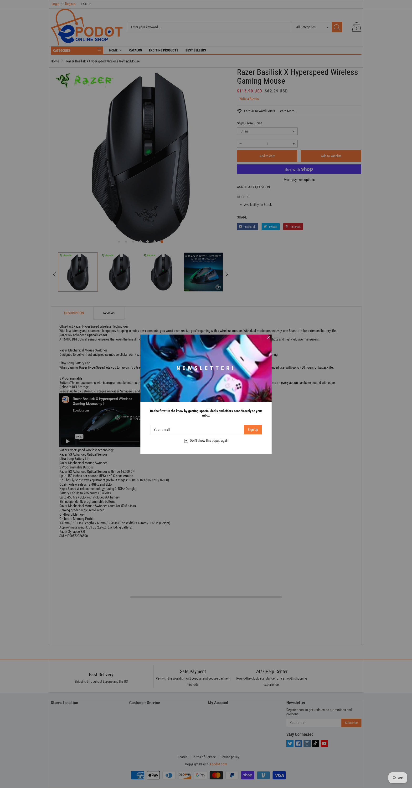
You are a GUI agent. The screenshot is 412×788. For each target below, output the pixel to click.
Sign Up (253, 429)
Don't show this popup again (209, 440)
